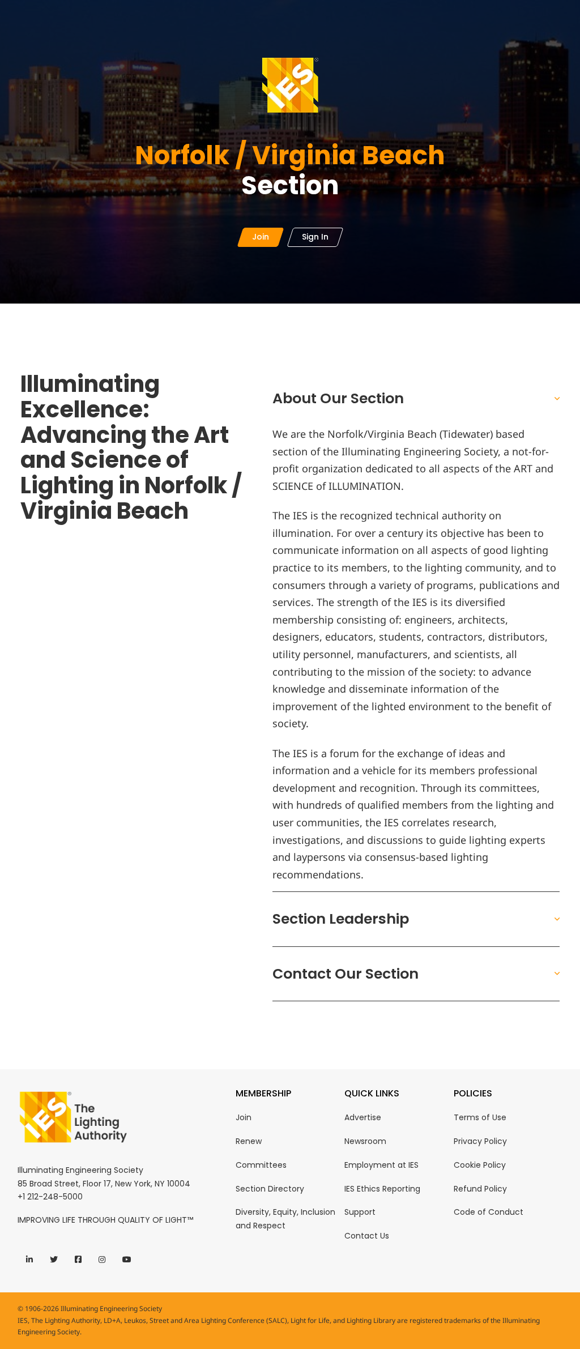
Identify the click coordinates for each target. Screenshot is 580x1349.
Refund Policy (480, 1188)
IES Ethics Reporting (382, 1188)
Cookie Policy (480, 1165)
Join (243, 1117)
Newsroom (365, 1141)
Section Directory (270, 1188)
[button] (416, 398)
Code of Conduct (488, 1212)
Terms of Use (480, 1117)
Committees (261, 1165)
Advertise (362, 1117)
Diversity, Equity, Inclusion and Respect (285, 1218)
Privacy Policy (480, 1141)
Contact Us (366, 1235)
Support (360, 1212)
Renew (249, 1141)
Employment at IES (381, 1165)
